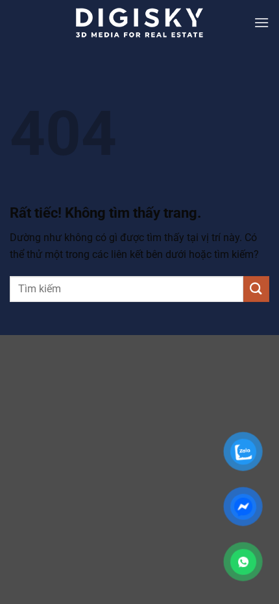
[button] (261, 22)
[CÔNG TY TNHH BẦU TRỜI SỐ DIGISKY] (139, 22)
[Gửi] (256, 288)
